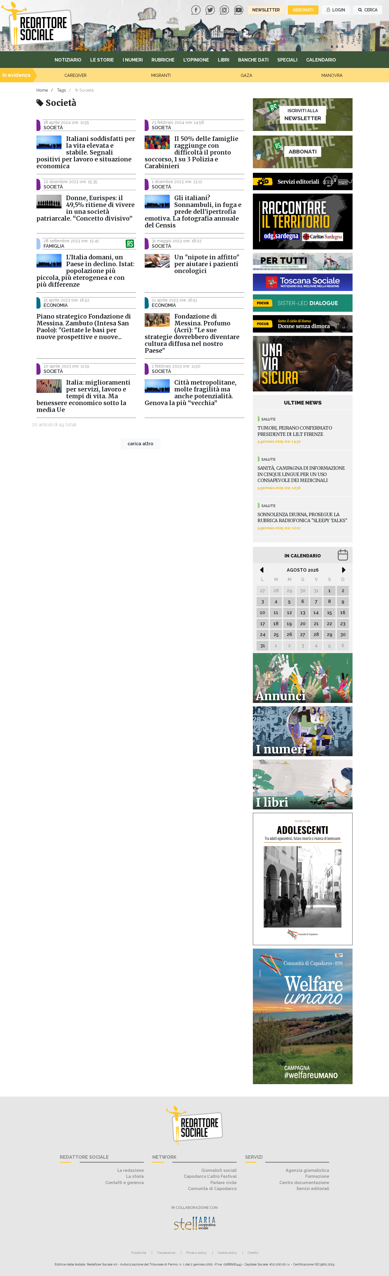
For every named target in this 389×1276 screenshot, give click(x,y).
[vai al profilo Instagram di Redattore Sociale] (225, 9)
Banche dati (253, 60)
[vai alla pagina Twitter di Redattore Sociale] (211, 9)
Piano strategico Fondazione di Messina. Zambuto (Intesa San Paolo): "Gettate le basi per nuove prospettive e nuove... (83, 327)
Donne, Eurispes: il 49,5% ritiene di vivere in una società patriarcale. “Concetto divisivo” (85, 208)
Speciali (287, 60)
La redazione (130, 1170)
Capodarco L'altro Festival (210, 1176)
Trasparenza (166, 1253)
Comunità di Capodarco (212, 1188)
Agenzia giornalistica (307, 1170)
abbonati (303, 10)
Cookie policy (227, 1253)
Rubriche (163, 60)
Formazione (317, 1176)
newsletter (266, 10)
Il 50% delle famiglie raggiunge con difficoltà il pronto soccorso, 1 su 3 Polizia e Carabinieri (191, 152)
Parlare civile (223, 1182)
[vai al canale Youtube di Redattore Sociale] (239, 9)
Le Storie (102, 60)
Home (42, 90)
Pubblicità (138, 1253)
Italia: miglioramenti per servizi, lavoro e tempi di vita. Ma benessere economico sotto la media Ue (83, 396)
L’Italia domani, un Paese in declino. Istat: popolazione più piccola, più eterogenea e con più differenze (85, 271)
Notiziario (68, 60)
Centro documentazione (304, 1182)
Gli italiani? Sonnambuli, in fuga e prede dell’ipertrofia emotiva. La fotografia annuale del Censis (193, 211)
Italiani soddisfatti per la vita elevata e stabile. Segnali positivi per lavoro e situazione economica (85, 152)
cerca (370, 10)
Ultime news (303, 402)
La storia (135, 1176)
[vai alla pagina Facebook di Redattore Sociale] (196, 9)
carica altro (140, 443)
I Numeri (133, 60)
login (338, 10)
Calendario (321, 60)
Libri (223, 60)
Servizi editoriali (312, 1188)
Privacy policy (196, 1253)
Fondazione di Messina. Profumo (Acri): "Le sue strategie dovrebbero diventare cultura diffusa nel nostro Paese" (192, 333)
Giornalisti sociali (219, 1170)
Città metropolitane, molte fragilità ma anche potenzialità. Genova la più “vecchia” (190, 393)
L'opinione (196, 60)
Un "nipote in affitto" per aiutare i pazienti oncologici (206, 264)
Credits (253, 1253)
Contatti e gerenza (124, 1182)
